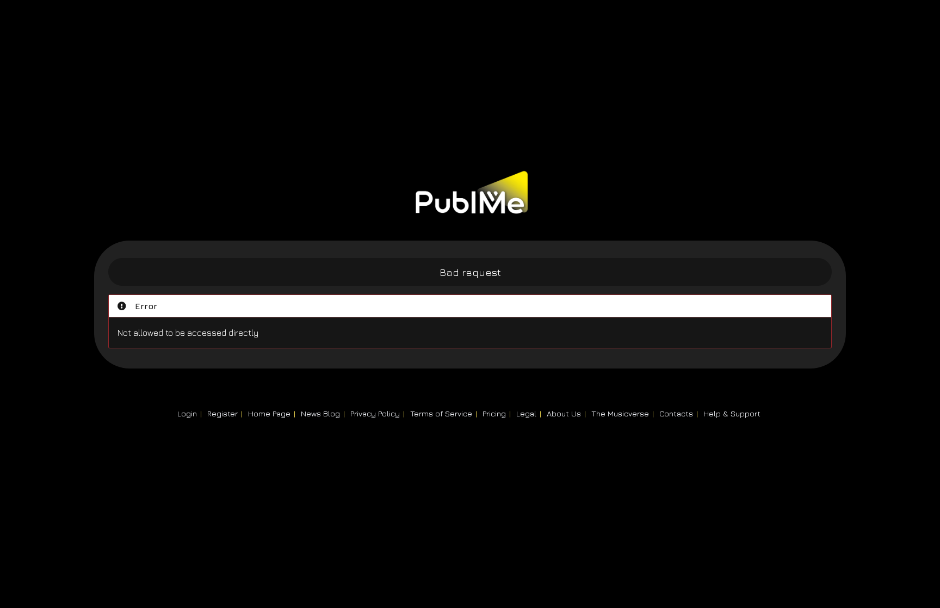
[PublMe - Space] (470, 204)
